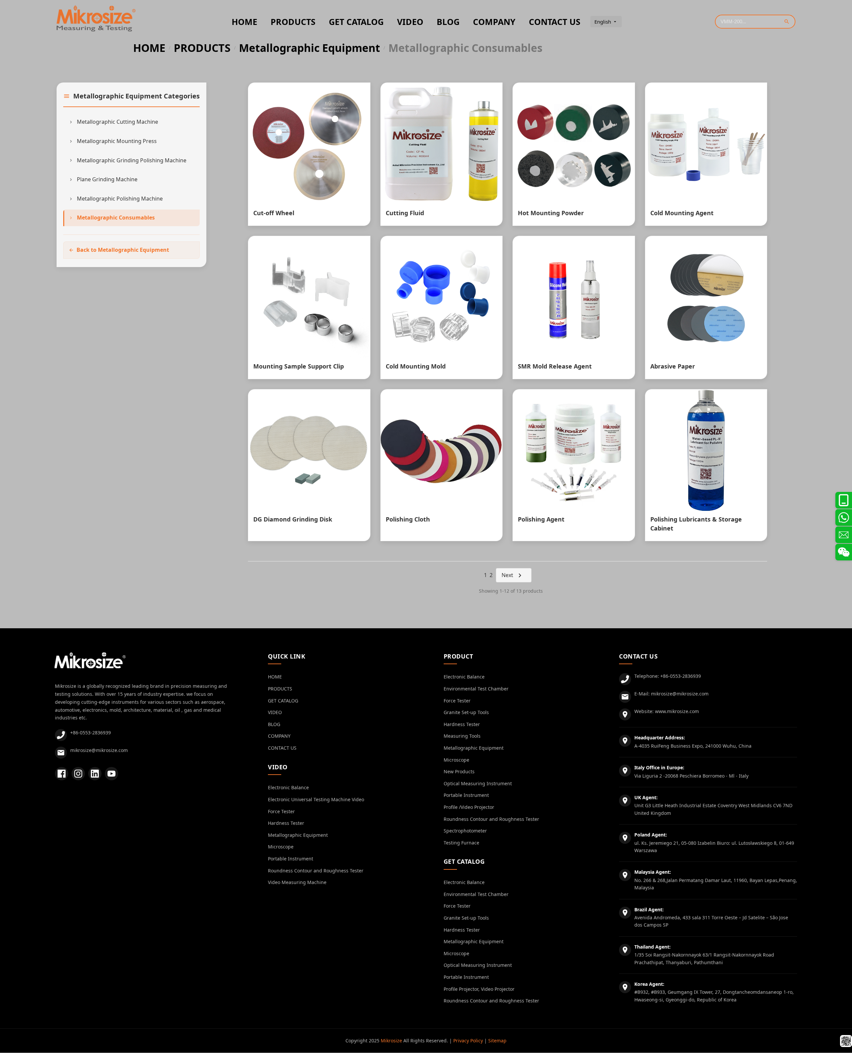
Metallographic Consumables (116, 217)
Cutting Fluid (405, 213)
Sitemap (497, 1040)
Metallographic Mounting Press (117, 141)
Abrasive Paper (672, 366)
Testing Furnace (461, 842)
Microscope (281, 846)
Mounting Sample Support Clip (298, 366)
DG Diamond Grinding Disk (292, 519)
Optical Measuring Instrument (478, 783)
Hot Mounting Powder (551, 213)
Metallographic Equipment (309, 48)
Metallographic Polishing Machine (120, 198)
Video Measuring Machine (297, 882)
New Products (459, 771)
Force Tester (281, 811)
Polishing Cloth (408, 519)
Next (507, 575)
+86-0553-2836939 (90, 732)
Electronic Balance (288, 787)
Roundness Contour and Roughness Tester (315, 870)
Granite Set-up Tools (466, 712)
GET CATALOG (356, 21)
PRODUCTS (293, 21)
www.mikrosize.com (677, 711)
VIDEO (410, 21)
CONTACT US (554, 21)
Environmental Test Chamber (476, 688)
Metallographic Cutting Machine (117, 121)
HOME (244, 21)
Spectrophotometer (465, 830)
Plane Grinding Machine (107, 179)
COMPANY (494, 21)
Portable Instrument (290, 858)
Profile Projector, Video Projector (479, 989)
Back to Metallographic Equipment (123, 249)
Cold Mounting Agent (682, 213)
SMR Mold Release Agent (555, 366)
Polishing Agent (541, 519)
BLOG (448, 21)
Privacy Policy (468, 1040)
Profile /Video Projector (469, 807)
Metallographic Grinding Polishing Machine (131, 160)
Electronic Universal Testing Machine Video (316, 799)
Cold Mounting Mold (416, 366)
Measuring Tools (462, 736)
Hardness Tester (286, 823)
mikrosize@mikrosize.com (99, 750)
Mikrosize (391, 1040)
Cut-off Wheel (273, 213)
